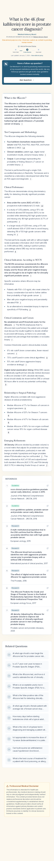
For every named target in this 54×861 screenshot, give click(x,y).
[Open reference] (48, 486)
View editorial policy (37, 55)
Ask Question (26, 80)
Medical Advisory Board (27, 34)
